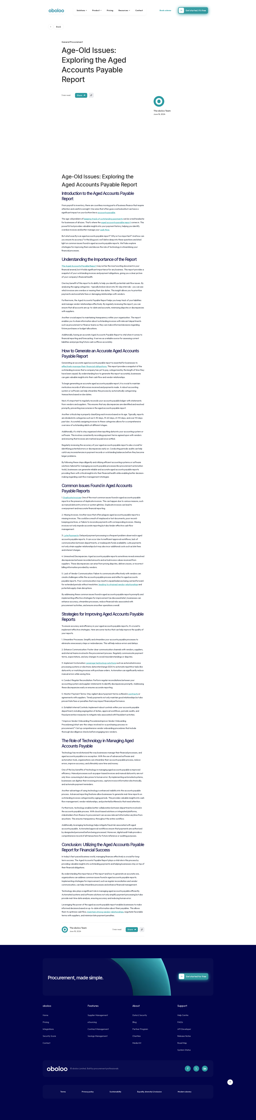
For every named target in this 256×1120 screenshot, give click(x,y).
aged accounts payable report (116, 222)
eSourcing (92, 1022)
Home (45, 1015)
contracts (133, 693)
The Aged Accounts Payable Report (79, 266)
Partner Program (140, 1029)
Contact (139, 10)
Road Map (182, 1043)
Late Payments (71, 535)
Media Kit (136, 1043)
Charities (136, 1036)
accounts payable (106, 212)
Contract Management (98, 1029)
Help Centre (182, 1015)
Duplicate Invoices (72, 497)
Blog (134, 1022)
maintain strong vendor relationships (105, 911)
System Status (184, 1050)
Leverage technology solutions (101, 663)
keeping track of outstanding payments (103, 218)
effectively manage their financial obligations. (84, 366)
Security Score (49, 1036)
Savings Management (97, 1036)
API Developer (184, 1029)
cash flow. (105, 229)
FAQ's (180, 1022)
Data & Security (139, 1015)
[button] (82, 10)
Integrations (48, 1029)
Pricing (110, 10)
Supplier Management (98, 1015)
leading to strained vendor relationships (118, 584)
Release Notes (184, 1036)
